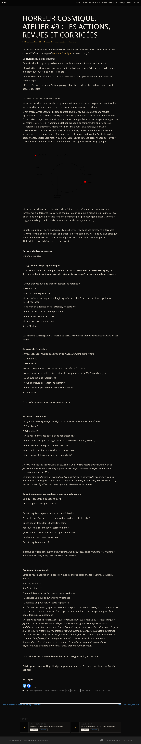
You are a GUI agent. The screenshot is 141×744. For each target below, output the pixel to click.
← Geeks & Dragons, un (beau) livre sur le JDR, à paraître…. (21, 705)
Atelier (47, 690)
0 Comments (72, 42)
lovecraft (89, 690)
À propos (136, 3)
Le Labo (104, 3)
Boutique (122, 3)
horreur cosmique (57, 690)
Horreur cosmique (57, 42)
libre (82, 690)
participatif (106, 690)
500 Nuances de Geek (26, 740)
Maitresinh (28, 42)
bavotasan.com (128, 740)
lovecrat (98, 690)
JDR (67, 690)
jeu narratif (75, 690)
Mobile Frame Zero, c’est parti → (129, 705)
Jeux (64, 42)
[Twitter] (24, 685)
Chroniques (112, 3)
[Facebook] (29, 685)
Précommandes (94, 3)
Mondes (85, 3)
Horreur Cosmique (62, 53)
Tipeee (129, 3)
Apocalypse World (36, 690)
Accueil (77, 3)
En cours (47, 42)
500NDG (4, 3)
